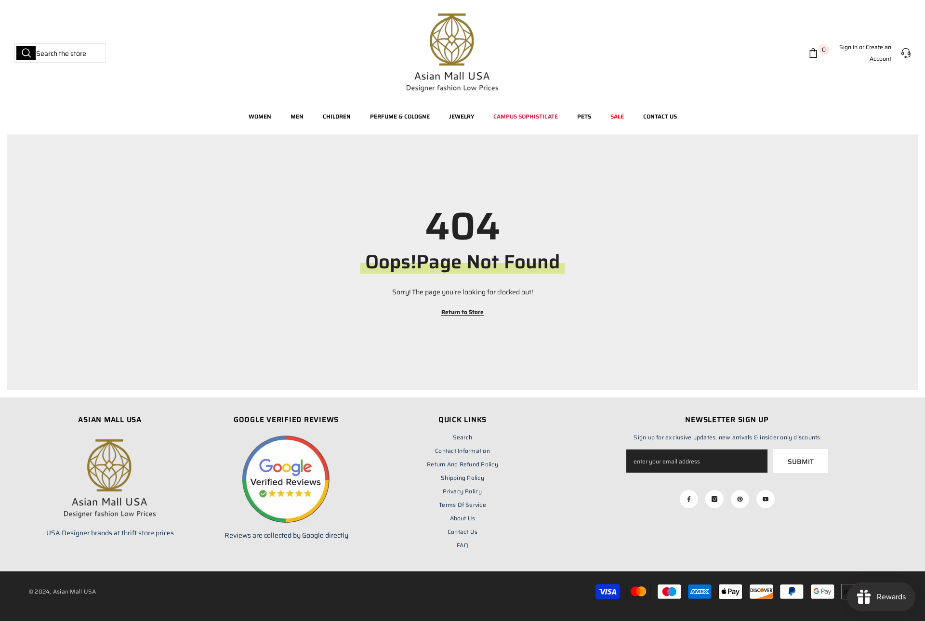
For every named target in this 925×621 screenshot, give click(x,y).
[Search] (60, 53)
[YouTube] (765, 499)
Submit (801, 461)
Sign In (848, 47)
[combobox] (60, 53)
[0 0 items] (815, 53)
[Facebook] (689, 499)
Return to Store (462, 312)
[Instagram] (714, 499)
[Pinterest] (740, 499)
